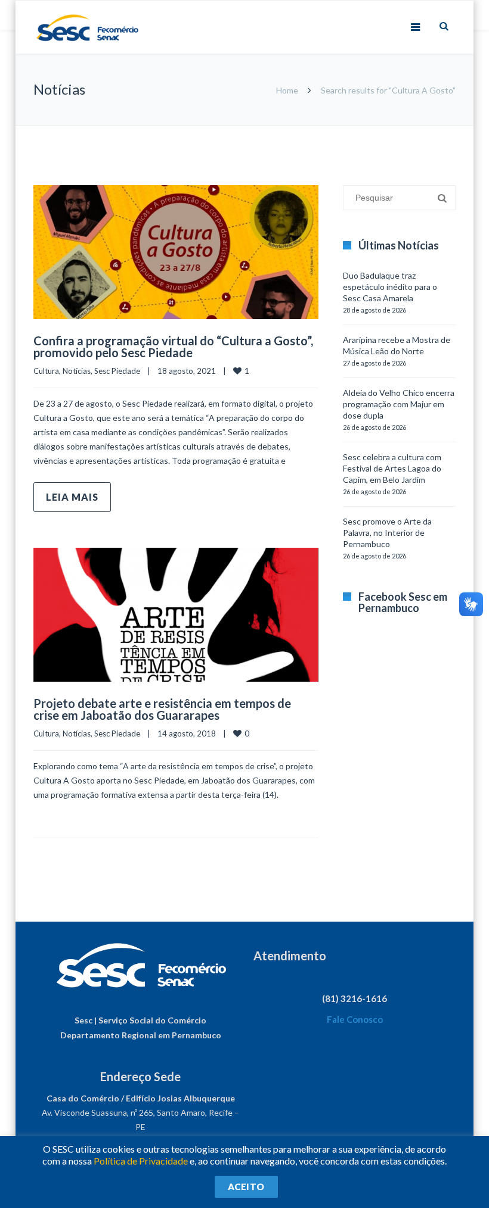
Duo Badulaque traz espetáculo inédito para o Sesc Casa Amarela (390, 286)
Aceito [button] (246, 1186)
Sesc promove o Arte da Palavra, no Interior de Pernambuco (387, 532)
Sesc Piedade (117, 371)
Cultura (46, 371)
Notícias (77, 371)
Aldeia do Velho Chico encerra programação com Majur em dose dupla (398, 404)
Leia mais (72, 496)
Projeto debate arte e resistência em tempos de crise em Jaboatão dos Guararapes (162, 709)
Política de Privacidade (141, 1160)
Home (287, 90)
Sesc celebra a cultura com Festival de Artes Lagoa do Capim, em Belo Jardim (392, 468)
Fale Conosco (355, 1019)
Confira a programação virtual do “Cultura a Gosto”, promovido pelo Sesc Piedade (173, 346)
